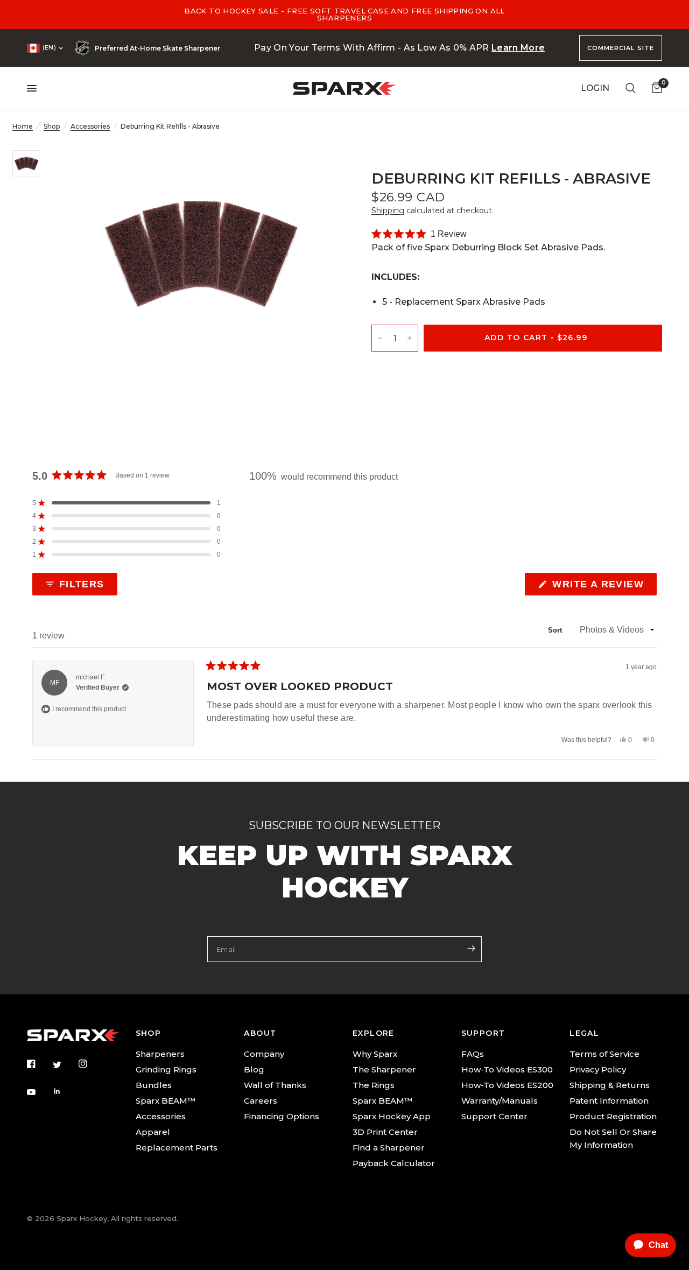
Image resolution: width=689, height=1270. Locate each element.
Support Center (494, 1116)
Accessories (90, 126)
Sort (556, 630)
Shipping (387, 210)
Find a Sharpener (389, 1147)
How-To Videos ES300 (507, 1069)
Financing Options (281, 1116)
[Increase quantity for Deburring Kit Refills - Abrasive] (410, 337)
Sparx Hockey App (392, 1116)
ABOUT (260, 1033)
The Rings (374, 1085)
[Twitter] (64, 1065)
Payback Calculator (394, 1163)
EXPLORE (374, 1033)
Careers (260, 1101)
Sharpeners (160, 1054)
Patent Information (609, 1101)
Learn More (518, 48)
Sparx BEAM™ (165, 1101)
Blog (254, 1069)
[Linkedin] (64, 1091)
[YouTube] (39, 1092)
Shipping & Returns (610, 1085)
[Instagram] (90, 1064)
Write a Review (601, 586)
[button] (419, 234)
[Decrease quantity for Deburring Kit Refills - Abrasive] (380, 337)
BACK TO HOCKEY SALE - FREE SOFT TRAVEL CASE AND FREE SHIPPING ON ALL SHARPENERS (344, 14)
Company (264, 1054)
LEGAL (584, 1033)
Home (22, 126)
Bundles (154, 1085)
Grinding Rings (166, 1069)
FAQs (472, 1054)
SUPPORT (483, 1033)
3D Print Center (385, 1132)
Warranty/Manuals (499, 1101)
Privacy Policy (598, 1069)
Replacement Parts (176, 1147)
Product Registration (613, 1116)
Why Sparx (375, 1054)
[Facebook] (39, 1064)
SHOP (148, 1033)
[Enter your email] (471, 948)
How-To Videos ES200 (507, 1085)
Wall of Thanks (275, 1085)
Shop (52, 126)
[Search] (630, 88)
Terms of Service (604, 1054)
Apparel (153, 1132)
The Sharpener (384, 1069)
